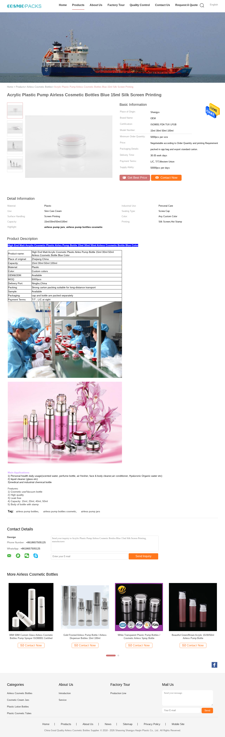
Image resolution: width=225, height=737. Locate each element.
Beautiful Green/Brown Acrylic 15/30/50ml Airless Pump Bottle (193, 637)
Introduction (65, 693)
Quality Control (140, 5)
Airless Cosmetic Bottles (19, 693)
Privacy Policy (152, 724)
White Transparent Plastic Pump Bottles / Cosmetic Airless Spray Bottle (139, 637)
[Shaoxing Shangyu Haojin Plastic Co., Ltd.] (24, 6)
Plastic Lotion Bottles (18, 706)
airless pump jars (90, 511)
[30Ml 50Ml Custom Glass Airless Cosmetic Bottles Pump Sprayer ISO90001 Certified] (31, 607)
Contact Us (162, 5)
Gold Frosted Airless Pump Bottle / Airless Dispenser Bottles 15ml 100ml (85, 637)
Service (62, 700)
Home (63, 5)
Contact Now (168, 177)
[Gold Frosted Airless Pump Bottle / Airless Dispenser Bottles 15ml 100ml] (85, 607)
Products (78, 5)
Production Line (118, 693)
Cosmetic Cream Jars (18, 700)
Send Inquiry (143, 556)
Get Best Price (137, 177)
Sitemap (127, 724)
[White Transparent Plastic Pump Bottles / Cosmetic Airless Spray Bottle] (139, 607)
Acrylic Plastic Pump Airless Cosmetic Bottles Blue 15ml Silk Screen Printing (93, 87)
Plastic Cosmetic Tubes (19, 713)
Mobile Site (178, 724)
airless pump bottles (27, 511)
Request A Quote (186, 5)
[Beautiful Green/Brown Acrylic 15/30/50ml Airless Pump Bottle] (193, 607)
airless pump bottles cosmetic (59, 511)
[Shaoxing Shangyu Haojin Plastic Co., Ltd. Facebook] (214, 665)
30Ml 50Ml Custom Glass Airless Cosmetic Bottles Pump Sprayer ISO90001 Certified (31, 637)
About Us (96, 5)
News (108, 724)
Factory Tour (116, 5)
